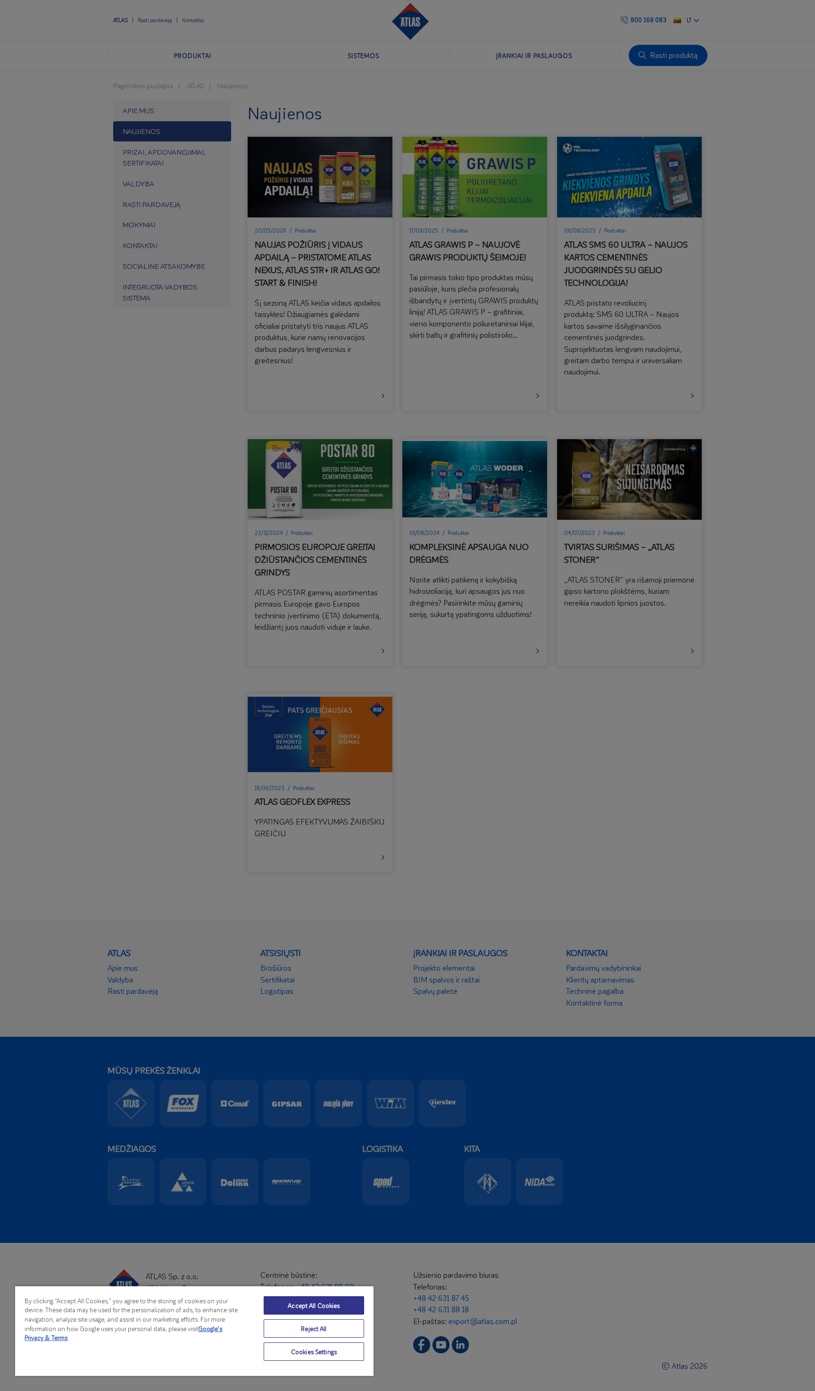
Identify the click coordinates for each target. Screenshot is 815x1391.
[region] (194, 1330)
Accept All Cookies (314, 1305)
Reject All (313, 1328)
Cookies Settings (314, 1351)
